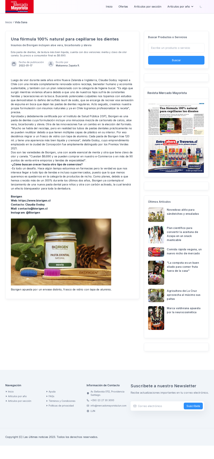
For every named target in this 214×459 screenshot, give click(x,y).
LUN (93, 411)
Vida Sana (21, 22)
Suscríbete (193, 406)
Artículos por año (178, 6)
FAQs (51, 396)
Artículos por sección (147, 6)
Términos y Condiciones (62, 400)
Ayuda (52, 391)
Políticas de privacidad (61, 405)
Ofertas (123, 6)
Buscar (176, 60)
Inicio (109, 6)
